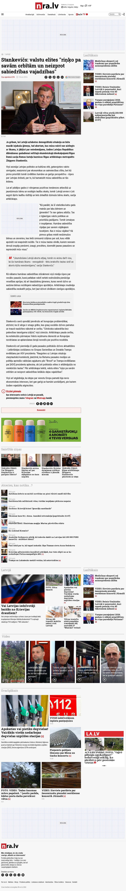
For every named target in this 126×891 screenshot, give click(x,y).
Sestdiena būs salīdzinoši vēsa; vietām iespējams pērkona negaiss (40, 501)
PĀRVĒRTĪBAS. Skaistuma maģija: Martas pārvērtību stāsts (36, 523)
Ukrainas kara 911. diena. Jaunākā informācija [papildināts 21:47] (39, 516)
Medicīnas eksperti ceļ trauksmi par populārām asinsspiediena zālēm (107, 63)
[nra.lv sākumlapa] (47, 5)
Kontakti (74, 882)
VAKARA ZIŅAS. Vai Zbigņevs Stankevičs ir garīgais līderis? (9, 471)
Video (6, 636)
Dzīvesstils (41, 14)
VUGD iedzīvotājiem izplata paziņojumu (62, 719)
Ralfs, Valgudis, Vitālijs (69, 7)
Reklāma (10, 882)
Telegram (29, 398)
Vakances (68, 882)
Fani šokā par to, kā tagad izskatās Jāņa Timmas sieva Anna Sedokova (42, 545)
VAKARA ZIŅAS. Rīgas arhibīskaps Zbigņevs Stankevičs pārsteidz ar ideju (70, 472)
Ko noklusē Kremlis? (19, 531)
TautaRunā (51, 14)
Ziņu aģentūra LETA (8, 77)
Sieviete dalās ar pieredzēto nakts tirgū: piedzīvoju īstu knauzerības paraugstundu (46, 303)
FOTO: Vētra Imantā (51, 588)
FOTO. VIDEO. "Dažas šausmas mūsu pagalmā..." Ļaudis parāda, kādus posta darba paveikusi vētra (20, 794)
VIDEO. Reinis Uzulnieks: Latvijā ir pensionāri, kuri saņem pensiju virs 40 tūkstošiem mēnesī (108, 90)
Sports (70, 14)
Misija (16, 882)
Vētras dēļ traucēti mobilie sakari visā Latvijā (53, 622)
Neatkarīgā (29, 14)
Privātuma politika (24, 882)
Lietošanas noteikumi (37, 882)
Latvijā (7, 54)
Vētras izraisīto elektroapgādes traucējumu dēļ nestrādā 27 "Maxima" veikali (72, 623)
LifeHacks (62, 14)
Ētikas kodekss (59, 882)
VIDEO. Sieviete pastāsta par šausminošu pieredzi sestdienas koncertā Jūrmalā (110, 76)
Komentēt (41, 410)
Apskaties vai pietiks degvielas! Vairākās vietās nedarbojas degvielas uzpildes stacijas (71, 593)
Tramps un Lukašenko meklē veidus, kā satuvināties (33, 560)
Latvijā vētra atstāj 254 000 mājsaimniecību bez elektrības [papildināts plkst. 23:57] (110, 116)
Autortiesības (49, 882)
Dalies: (32, 404)
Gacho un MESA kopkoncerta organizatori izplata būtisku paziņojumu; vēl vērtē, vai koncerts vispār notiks (47, 311)
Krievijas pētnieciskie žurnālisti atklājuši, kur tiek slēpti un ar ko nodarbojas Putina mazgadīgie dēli (40, 553)
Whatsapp (41, 398)
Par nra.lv (4, 882)
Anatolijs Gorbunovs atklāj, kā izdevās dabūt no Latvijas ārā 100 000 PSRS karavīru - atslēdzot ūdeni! (44, 538)
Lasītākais (90, 55)
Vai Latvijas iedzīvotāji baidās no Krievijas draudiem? (18, 609)
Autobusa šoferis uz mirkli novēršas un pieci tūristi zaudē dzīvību (40, 494)
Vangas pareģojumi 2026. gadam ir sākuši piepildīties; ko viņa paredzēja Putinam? (109, 102)
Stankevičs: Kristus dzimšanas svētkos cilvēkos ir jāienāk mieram (51, 471)
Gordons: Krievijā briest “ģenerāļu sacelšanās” (30, 508)
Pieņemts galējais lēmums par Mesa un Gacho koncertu (62, 752)
